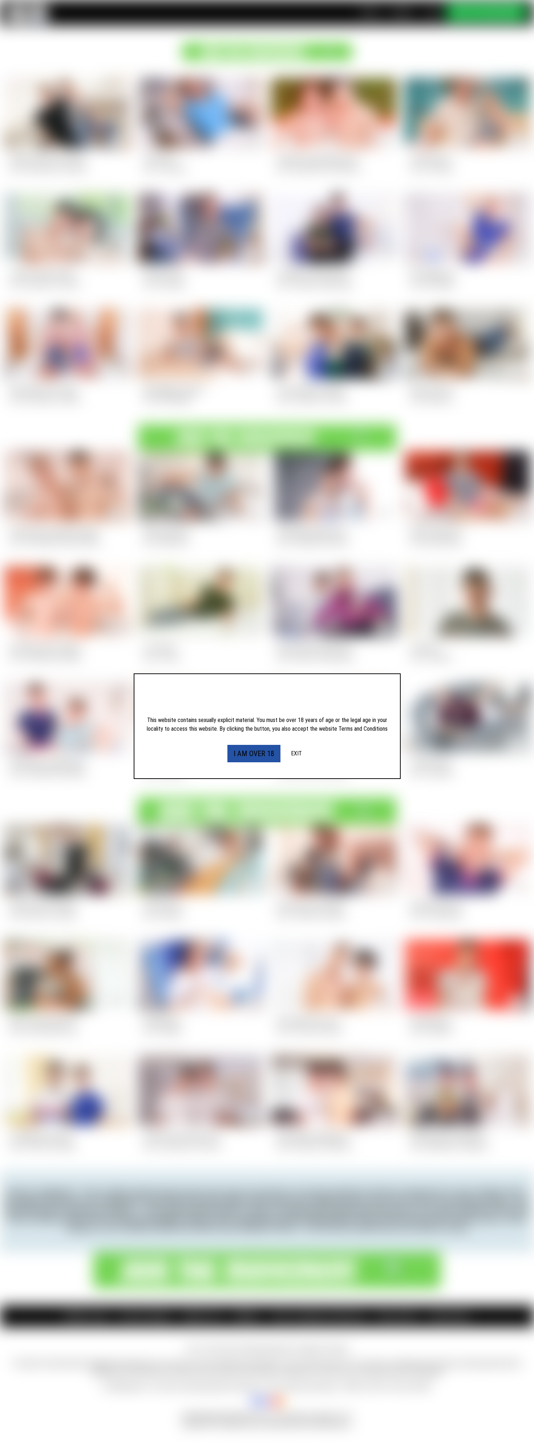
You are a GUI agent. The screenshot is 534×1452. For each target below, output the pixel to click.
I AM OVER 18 (254, 753)
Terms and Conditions (363, 728)
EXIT (296, 753)
